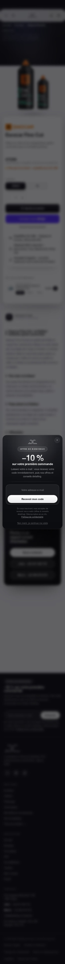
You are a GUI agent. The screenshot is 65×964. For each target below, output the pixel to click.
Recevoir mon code (33, 499)
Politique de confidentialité (32, 516)
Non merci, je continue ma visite (32, 523)
